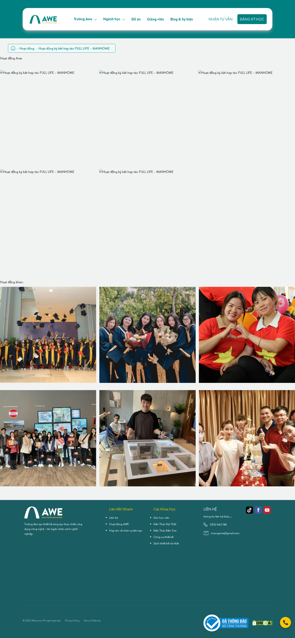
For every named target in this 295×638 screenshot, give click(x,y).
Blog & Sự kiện (181, 19)
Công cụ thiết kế (163, 537)
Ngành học (111, 18)
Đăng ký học (252, 19)
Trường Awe (83, 18)
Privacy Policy (72, 620)
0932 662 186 (218, 524)
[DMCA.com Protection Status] (262, 622)
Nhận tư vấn (221, 19)
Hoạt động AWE (119, 524)
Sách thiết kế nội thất (166, 543)
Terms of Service (92, 620)
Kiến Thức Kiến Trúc (165, 530)
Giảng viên (155, 19)
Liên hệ (113, 518)
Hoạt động (26, 48)
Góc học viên (161, 518)
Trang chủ (13, 48)
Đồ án (136, 19)
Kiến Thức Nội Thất (165, 524)
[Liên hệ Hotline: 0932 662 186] (285, 622)
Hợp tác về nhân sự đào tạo (125, 530)
